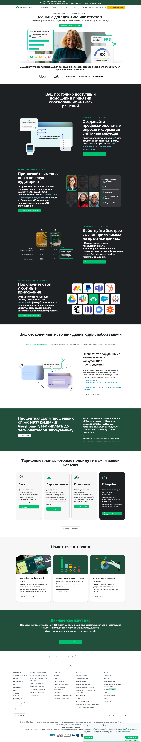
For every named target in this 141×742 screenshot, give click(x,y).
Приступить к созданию (27, 596)
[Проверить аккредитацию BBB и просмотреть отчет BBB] (51, 736)
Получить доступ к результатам (93, 3)
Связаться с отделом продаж (93, 7)
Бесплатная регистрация (116, 7)
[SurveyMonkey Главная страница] (24, 7)
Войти (104, 7)
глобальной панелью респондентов (37, 196)
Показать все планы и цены (70, 528)
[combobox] (19, 715)
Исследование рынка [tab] (73, 344)
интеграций (24, 302)
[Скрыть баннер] (138, 2)
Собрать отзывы (62, 591)
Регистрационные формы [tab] (107, 344)
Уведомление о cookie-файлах (105, 733)
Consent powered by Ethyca (131, 740)
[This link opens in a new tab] (109, 715)
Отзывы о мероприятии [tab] (89, 344)
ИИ (114, 137)
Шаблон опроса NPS (91, 380)
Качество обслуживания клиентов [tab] (36, 344)
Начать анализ (99, 596)
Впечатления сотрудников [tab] (57, 344)
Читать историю (24, 435)
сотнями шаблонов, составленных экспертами (99, 146)
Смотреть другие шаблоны (92, 394)
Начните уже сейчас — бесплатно (70, 25)
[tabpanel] (70, 374)
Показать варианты (53, 509)
